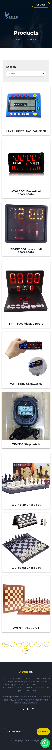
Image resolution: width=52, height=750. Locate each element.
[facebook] (18, 709)
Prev (5, 644)
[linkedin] (28, 709)
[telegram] (23, 709)
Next (26, 650)
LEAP (18, 39)
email (42, 4)
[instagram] (33, 709)
